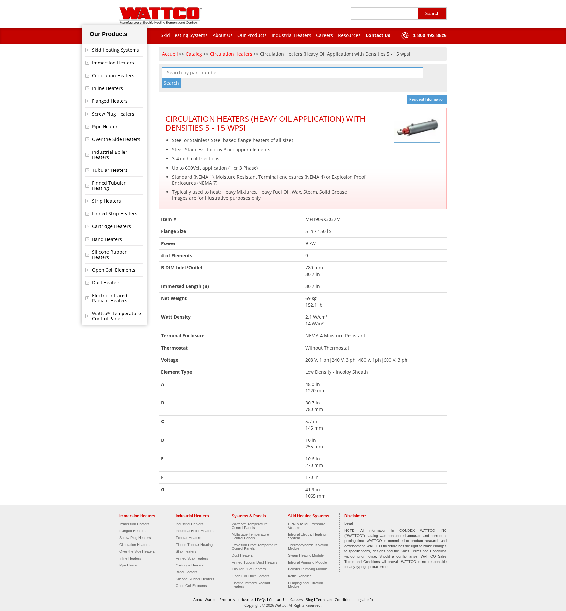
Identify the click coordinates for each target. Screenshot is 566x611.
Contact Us (378, 35)
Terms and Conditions (334, 599)
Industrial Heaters (291, 35)
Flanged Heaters (110, 101)
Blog (309, 599)
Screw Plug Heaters (113, 114)
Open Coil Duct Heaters (251, 576)
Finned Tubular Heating (109, 185)
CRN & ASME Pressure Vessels (306, 526)
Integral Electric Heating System (307, 536)
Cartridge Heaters (111, 226)
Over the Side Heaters (116, 139)
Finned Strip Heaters (114, 213)
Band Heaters (107, 239)
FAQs (261, 599)
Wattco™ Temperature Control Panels (116, 316)
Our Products (252, 35)
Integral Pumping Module (307, 562)
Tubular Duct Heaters (249, 569)
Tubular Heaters (110, 170)
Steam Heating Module (306, 555)
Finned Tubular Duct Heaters (255, 562)
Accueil (170, 54)
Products (227, 599)
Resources (349, 35)
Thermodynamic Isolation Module (308, 546)
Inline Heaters (107, 88)
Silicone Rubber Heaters (109, 254)
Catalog (194, 54)
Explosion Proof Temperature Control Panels (255, 546)
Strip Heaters (106, 201)
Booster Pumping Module (308, 569)
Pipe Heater (105, 126)
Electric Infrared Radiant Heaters (109, 298)
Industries (245, 599)
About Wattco (205, 599)
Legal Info (364, 599)
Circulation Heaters (113, 75)
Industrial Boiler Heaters (109, 154)
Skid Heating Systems (184, 35)
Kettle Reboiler (299, 576)
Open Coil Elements (113, 270)
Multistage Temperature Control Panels (250, 536)
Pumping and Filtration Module (305, 584)
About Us (223, 35)
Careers (324, 35)
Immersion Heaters (113, 63)
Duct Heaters (106, 282)
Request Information (427, 99)
